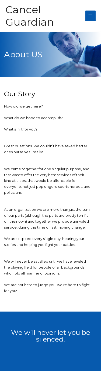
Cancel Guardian (29, 15)
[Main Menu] (90, 16)
